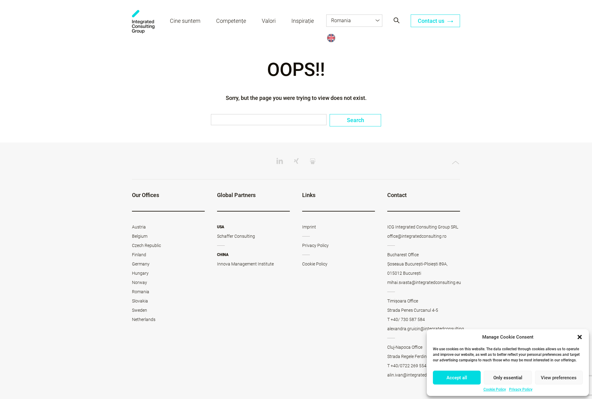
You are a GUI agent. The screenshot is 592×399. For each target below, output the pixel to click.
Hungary (140, 273)
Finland (139, 254)
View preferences (559, 377)
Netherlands (143, 319)
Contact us (432, 21)
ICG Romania (143, 22)
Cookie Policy (494, 389)
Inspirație (302, 21)
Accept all (456, 377)
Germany (141, 263)
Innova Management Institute (245, 263)
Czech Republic (146, 245)
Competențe (231, 21)
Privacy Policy (520, 389)
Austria (139, 226)
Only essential (507, 377)
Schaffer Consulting (236, 236)
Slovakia (140, 300)
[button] (580, 337)
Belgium (139, 236)
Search (355, 120)
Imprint (309, 226)
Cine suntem (185, 21)
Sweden (139, 310)
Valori (269, 21)
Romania (140, 291)
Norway (139, 282)
